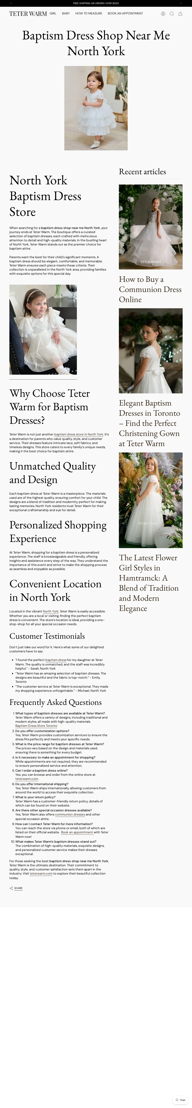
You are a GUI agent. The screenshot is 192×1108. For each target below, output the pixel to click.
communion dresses (70, 814)
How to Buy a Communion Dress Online (150, 289)
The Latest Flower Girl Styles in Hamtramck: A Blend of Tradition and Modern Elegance (149, 582)
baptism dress (55, 660)
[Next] (181, 3)
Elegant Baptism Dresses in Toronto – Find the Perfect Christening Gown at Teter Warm (149, 423)
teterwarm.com (26, 779)
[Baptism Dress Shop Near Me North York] (43, 330)
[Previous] (11, 3)
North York (50, 611)
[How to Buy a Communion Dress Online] (151, 227)
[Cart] (180, 14)
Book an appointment (77, 832)
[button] (53, 14)
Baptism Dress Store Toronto (36, 726)
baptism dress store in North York (78, 434)
